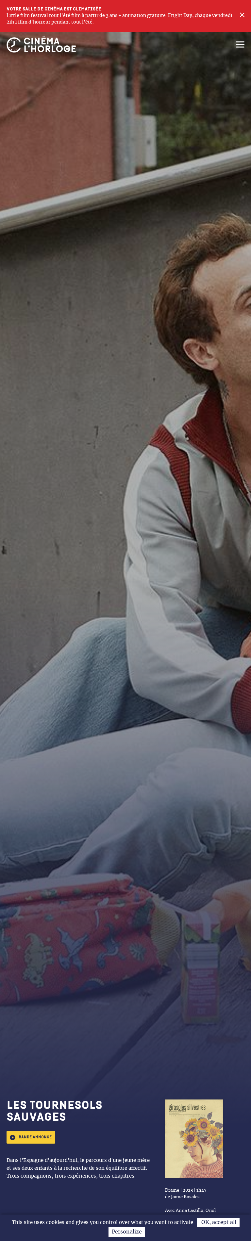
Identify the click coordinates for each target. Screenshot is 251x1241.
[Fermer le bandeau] (242, 15)
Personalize (127, 1231)
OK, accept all (218, 1222)
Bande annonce (35, 1137)
